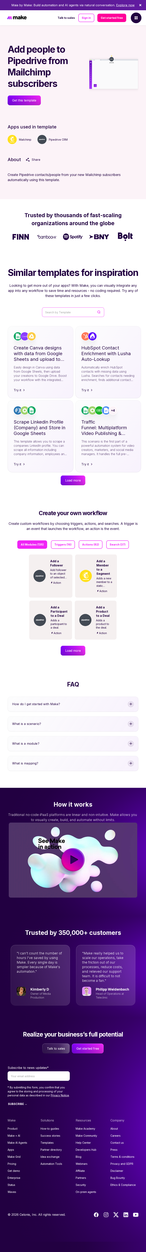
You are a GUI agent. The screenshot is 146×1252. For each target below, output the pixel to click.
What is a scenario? (26, 724)
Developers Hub (86, 1149)
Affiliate (80, 1170)
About (114, 1128)
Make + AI (14, 1135)
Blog (78, 1156)
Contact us (117, 1142)
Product (12, 1128)
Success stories (50, 1135)
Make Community (86, 1135)
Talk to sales (66, 17)
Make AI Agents (17, 1142)
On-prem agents (86, 1191)
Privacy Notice (60, 1095)
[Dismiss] (140, 5)
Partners (81, 1177)
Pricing (12, 1163)
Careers (115, 1135)
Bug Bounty (117, 1177)
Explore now (125, 5)
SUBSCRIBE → (17, 1103)
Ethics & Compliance (123, 1184)
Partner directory (51, 1149)
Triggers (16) (62, 544)
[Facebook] (96, 1214)
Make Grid (14, 1156)
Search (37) (117, 544)
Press (113, 1149)
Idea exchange (50, 1156)
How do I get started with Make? (36, 704)
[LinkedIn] (126, 1214)
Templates (47, 1142)
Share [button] (36, 160)
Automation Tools (51, 1163)
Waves (12, 1191)
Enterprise (14, 1177)
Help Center (83, 1142)
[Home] (17, 18)
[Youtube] (135, 1214)
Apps (11, 1149)
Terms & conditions (122, 1156)
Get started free (112, 17)
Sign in (86, 17)
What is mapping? (25, 763)
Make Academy (85, 1128)
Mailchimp (25, 139)
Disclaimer (116, 1170)
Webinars (81, 1163)
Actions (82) (90, 544)
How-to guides (49, 1128)
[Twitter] (116, 1214)
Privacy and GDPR (121, 1163)
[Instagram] (106, 1214)
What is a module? (25, 743)
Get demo (14, 1170)
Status (11, 1184)
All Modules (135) (32, 544)
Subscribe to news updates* (28, 1068)
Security (81, 1184)
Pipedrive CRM (58, 139)
